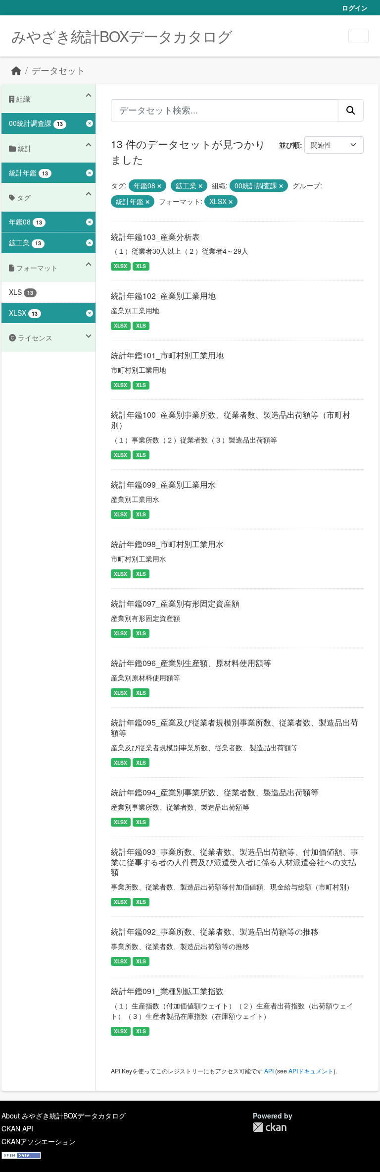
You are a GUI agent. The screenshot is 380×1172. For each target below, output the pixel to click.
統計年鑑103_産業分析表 (155, 236)
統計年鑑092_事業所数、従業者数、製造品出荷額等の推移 (215, 931)
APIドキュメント (310, 1070)
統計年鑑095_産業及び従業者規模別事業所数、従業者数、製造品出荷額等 (234, 727)
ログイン (355, 7)
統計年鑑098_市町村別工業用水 (167, 544)
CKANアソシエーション (38, 1141)
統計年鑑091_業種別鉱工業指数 (167, 991)
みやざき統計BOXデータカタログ (121, 36)
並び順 (289, 145)
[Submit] (351, 110)
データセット (58, 70)
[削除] (159, 186)
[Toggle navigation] (358, 36)
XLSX (120, 266)
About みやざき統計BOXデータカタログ (63, 1115)
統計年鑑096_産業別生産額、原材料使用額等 (191, 663)
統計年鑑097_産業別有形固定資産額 (175, 603)
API (269, 1070)
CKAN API (17, 1128)
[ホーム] (16, 70)
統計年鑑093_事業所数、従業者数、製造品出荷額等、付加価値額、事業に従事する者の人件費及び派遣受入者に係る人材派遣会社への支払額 (234, 862)
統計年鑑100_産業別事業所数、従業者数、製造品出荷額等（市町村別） (230, 420)
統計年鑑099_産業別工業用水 (163, 484)
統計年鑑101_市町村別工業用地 (167, 355)
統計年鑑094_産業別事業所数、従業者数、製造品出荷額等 (215, 792)
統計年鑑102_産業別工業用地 (163, 295)
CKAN (269, 1127)
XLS (141, 266)
